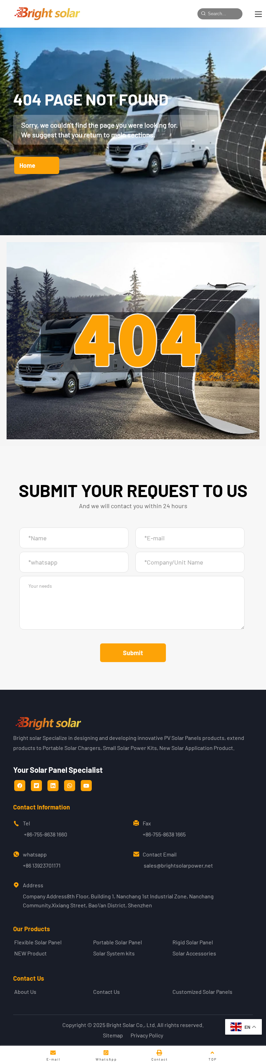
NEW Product (30, 953)
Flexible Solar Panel (38, 942)
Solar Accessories (194, 953)
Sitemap (113, 1035)
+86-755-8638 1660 (45, 834)
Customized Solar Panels (202, 991)
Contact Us (106, 991)
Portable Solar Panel (117, 942)
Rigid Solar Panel (192, 942)
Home (27, 165)
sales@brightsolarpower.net (178, 865)
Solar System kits (114, 953)
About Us (25, 991)
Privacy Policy (147, 1035)
